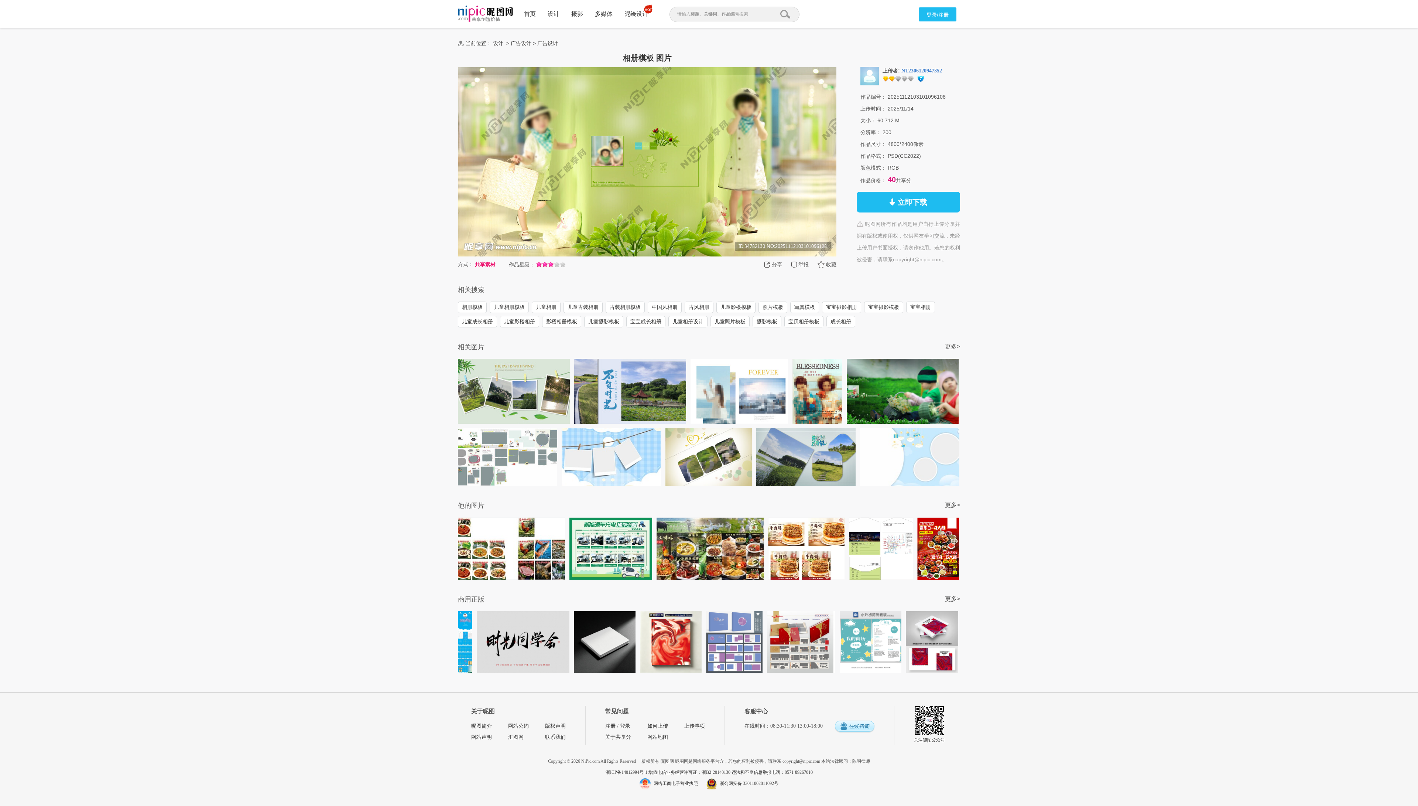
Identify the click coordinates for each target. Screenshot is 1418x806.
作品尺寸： (873, 144)
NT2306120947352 (921, 71)
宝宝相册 (920, 307)
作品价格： (873, 180)
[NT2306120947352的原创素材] (869, 76)
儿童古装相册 (583, 307)
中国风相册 (665, 307)
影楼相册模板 (561, 321)
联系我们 (555, 737)
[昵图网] (485, 14)
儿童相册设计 (687, 321)
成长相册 (840, 321)
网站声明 (481, 737)
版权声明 (555, 726)
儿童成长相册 (477, 321)
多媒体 (604, 14)
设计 (553, 14)
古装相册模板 (625, 307)
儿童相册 (546, 307)
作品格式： (873, 156)
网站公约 (518, 726)
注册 (610, 726)
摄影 (577, 14)
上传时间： (873, 109)
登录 (625, 726)
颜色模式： (873, 168)
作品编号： (873, 97)
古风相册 (699, 307)
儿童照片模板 (730, 321)
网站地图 (657, 737)
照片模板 (773, 307)
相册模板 (472, 307)
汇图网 (516, 737)
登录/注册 (938, 15)
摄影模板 (767, 321)
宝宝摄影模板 (883, 307)
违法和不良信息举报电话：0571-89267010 (772, 772)
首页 (530, 14)
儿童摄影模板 (603, 321)
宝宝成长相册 (645, 321)
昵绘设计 (636, 14)
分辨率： (870, 132)
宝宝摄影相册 (841, 307)
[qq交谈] (854, 727)
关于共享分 (618, 737)
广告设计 (521, 43)
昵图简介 (481, 726)
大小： (868, 120)
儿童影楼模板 (735, 307)
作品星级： (522, 265)
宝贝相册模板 (803, 321)
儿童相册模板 (509, 307)
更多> (952, 346)
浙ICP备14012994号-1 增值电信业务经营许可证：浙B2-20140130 (669, 772)
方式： (465, 264)
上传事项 (694, 726)
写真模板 (804, 307)
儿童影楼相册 (519, 321)
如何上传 (657, 726)
